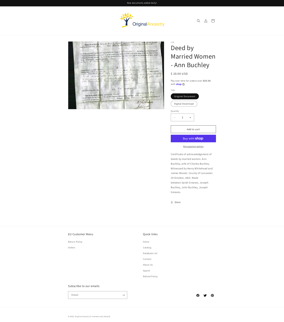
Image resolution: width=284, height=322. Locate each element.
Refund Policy (150, 276)
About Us (148, 264)
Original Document (184, 96)
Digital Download (184, 103)
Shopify (107, 316)
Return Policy (75, 241)
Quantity (175, 111)
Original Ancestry (82, 316)
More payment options (193, 146)
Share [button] (178, 202)
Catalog (147, 247)
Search (146, 270)
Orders (71, 247)
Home (146, 241)
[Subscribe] (123, 295)
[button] (198, 20)
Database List (150, 253)
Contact (147, 258)
